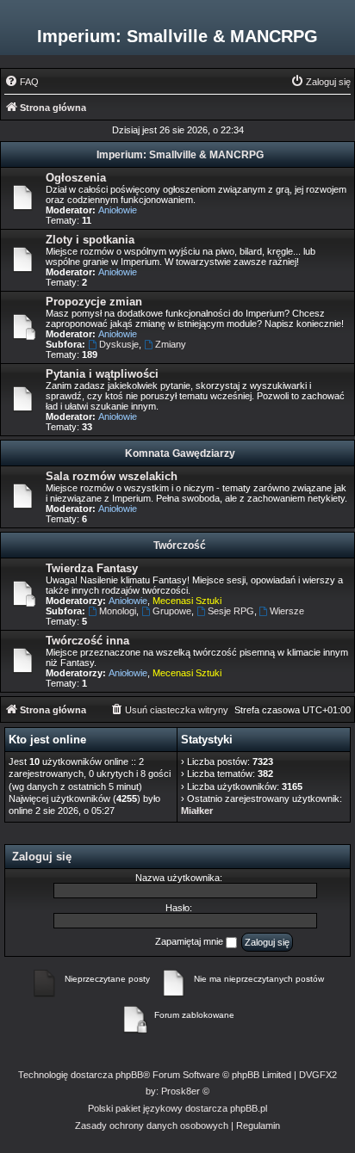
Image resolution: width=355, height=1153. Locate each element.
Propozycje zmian (94, 301)
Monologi (117, 611)
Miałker (197, 810)
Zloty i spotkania (90, 239)
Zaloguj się (42, 856)
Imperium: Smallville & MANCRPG (180, 155)
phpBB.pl (248, 1108)
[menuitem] (21, 81)
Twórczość (179, 546)
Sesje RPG (231, 611)
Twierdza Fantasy (92, 568)
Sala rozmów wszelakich (112, 476)
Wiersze (287, 611)
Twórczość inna (87, 640)
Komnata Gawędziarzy (180, 453)
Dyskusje (119, 344)
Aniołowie (117, 210)
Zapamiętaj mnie (190, 941)
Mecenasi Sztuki (187, 600)
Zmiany (170, 344)
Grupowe (172, 611)
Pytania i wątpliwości (102, 373)
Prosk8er (180, 1091)
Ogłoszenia (76, 177)
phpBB (129, 1075)
